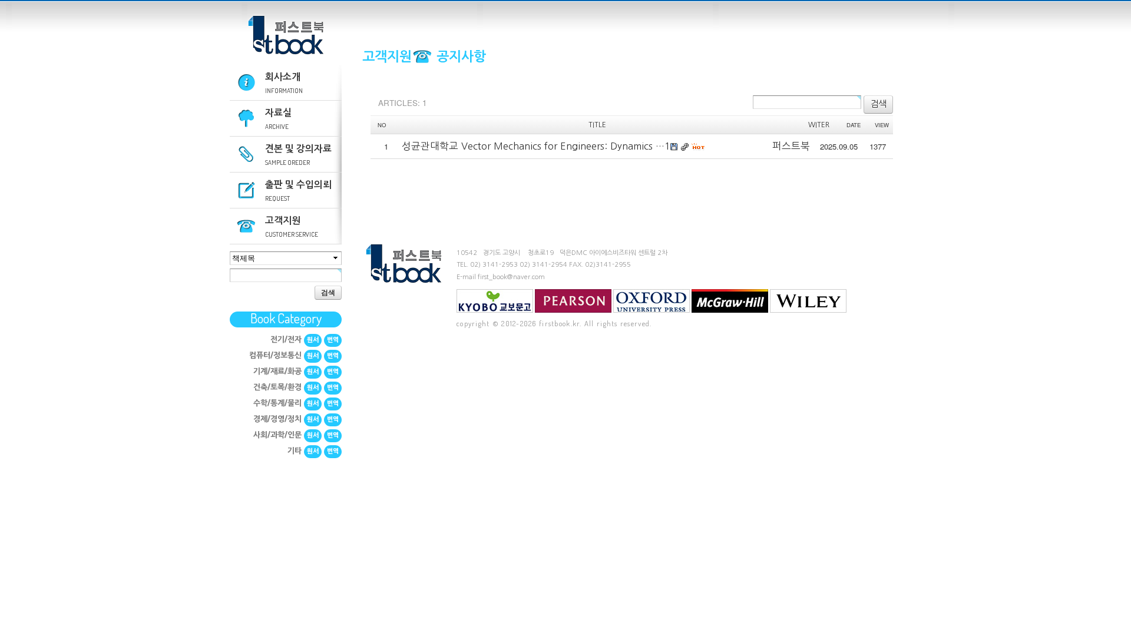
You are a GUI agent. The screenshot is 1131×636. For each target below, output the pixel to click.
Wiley (808, 301)
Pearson (573, 301)
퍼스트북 (286, 35)
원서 (313, 340)
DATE (853, 125)
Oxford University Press (651, 301)
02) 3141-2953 (494, 264)
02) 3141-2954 (543, 264)
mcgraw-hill (730, 301)
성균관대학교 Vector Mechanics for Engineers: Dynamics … (533, 146)
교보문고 (495, 301)
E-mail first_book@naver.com (501, 277)
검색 (328, 292)
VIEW (882, 125)
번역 (333, 340)
